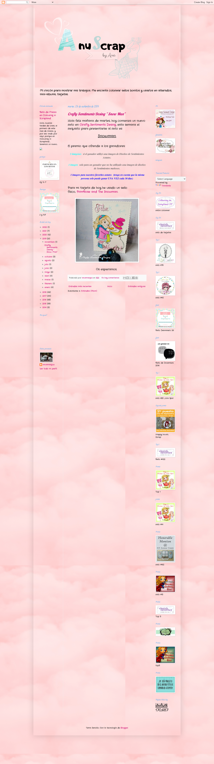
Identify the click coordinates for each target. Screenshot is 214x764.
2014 (44, 307)
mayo (48, 272)
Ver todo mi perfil (48, 368)
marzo (48, 279)
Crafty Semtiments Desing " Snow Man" (96, 113)
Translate (166, 185)
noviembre (50, 242)
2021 (44, 231)
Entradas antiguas (136, 286)
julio (47, 264)
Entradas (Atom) (89, 291)
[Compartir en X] (130, 277)
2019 (44, 238)
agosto (48, 260)
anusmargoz (48, 364)
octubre (49, 256)
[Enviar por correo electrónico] (124, 277)
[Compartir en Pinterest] (136, 277)
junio (47, 268)
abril (47, 276)
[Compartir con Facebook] (133, 277)
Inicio (109, 286)
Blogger (124, 727)
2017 (44, 296)
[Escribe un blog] (127, 277)
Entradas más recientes (80, 286)
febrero (49, 283)
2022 (45, 227)
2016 (44, 299)
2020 (45, 234)
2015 (44, 303)
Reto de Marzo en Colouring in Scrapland (48, 115)
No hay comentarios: (111, 278)
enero (48, 287)
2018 (44, 292)
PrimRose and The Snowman (97, 192)
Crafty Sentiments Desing (98, 125)
